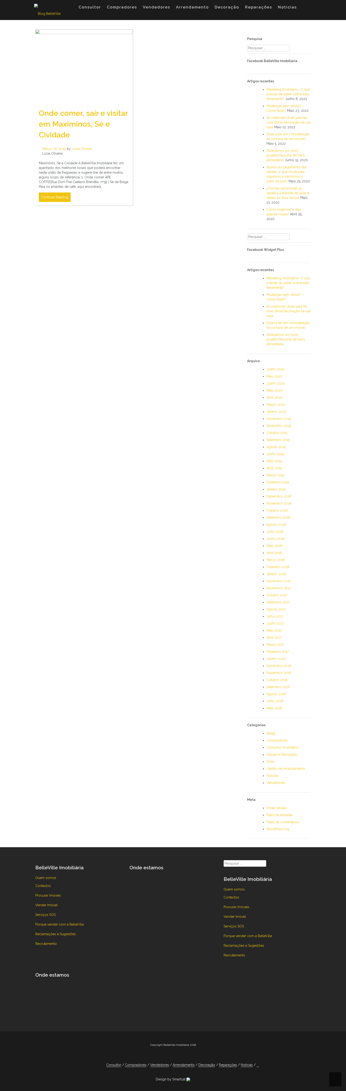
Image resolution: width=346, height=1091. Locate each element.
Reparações (258, 7)
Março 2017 (275, 644)
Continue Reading (54, 197)
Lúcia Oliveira (82, 149)
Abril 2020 (274, 397)
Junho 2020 (275, 383)
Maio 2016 (274, 708)
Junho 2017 (275, 623)
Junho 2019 (275, 454)
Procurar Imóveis (48, 895)
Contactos (43, 886)
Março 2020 (275, 404)
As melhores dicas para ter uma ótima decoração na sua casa (288, 122)
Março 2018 (275, 560)
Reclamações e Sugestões (55, 934)
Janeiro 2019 (276, 489)
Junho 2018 (275, 539)
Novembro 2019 (278, 426)
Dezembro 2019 (278, 419)
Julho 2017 (274, 616)
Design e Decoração (282, 754)
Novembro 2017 (278, 588)
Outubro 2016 (277, 680)
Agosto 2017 (276, 609)
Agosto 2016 (276, 694)
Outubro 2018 (277, 510)
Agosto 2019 (276, 447)
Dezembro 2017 (278, 581)
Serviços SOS (45, 915)
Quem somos (45, 878)
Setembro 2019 (278, 440)
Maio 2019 (274, 461)
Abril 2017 (274, 637)
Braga (270, 733)
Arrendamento (192, 7)
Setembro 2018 (278, 517)
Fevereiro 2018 (277, 567)
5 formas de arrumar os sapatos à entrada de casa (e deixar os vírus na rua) (288, 193)
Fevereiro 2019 (277, 482)
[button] (304, 8)
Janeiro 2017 (276, 659)
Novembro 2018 (278, 503)
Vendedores (156, 7)
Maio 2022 (274, 376)
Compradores (122, 7)
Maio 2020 (274, 390)
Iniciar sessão (276, 808)
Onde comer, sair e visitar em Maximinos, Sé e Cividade (83, 124)
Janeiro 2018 (276, 574)
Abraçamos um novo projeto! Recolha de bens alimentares (285, 155)
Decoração (227, 7)
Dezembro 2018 (278, 496)
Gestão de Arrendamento (285, 768)
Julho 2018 (274, 531)
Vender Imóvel (46, 905)
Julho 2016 (274, 701)
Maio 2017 (274, 630)
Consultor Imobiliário (282, 747)
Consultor (90, 7)
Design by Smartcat (171, 1079)
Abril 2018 (274, 553)
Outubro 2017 (276, 595)
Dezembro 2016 (278, 666)
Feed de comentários (282, 822)
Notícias (287, 7)
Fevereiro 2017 (277, 652)
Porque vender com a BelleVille (59, 924)
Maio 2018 (274, 546)
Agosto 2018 (276, 524)
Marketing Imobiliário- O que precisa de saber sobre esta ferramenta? (288, 94)
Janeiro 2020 (276, 411)
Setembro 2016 (278, 687)
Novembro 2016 (278, 673)
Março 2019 (275, 475)
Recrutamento (46, 944)
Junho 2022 (275, 369)
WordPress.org (278, 829)
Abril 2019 (274, 468)
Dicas (270, 761)
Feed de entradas (279, 815)
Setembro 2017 (278, 602)
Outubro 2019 (276, 433)
